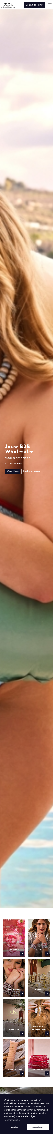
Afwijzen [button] (15, 1127)
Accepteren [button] (37, 1127)
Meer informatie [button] (12, 1120)
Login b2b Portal (34, 5)
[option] (26, 463)
